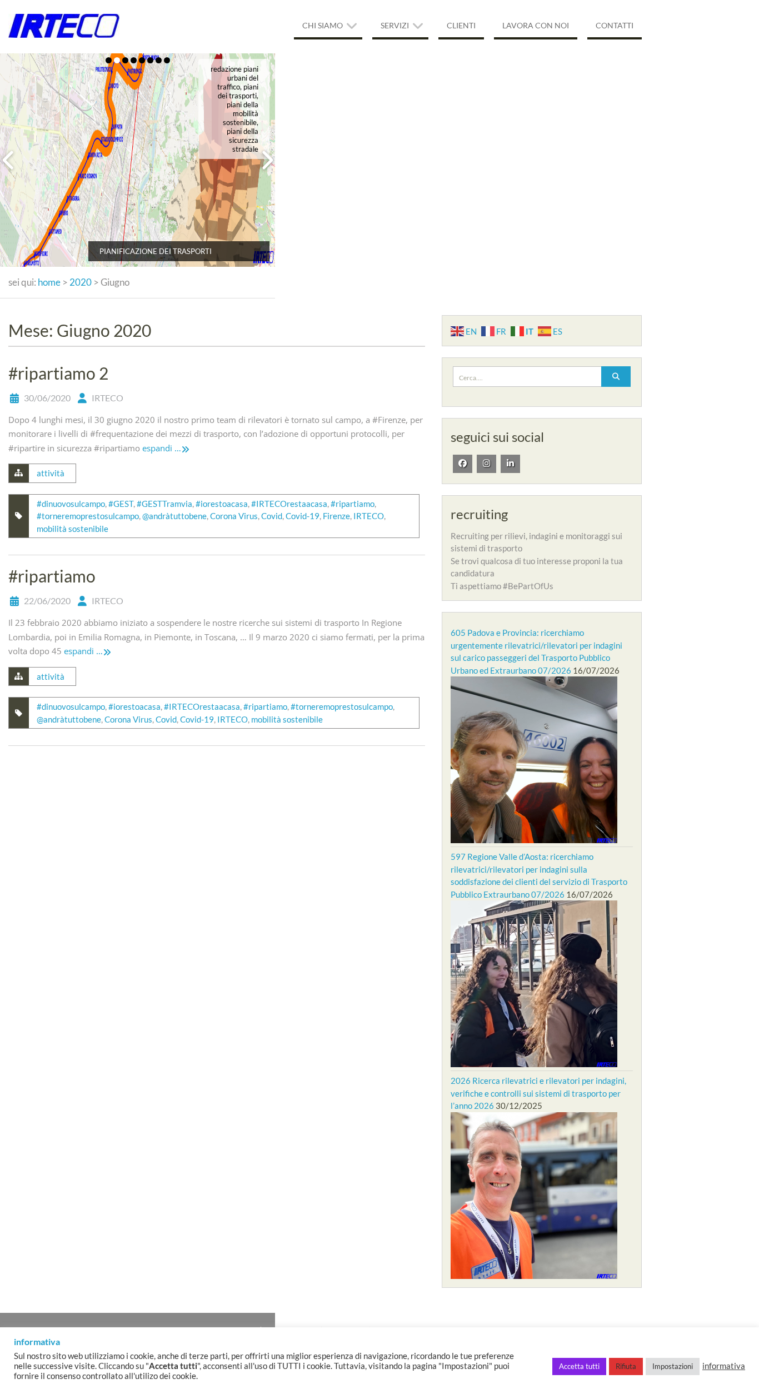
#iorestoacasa (222, 504)
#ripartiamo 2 (58, 373)
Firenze (336, 516)
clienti (461, 25)
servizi (395, 25)
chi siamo (322, 25)
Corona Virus (234, 516)
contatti (614, 25)
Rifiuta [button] (626, 1366)
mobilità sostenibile (72, 529)
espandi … (161, 448)
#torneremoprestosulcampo (88, 516)
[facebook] (463, 463)
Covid (271, 516)
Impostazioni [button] (672, 1366)
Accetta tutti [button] (579, 1366)
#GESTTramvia (164, 504)
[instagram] (486, 463)
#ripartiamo (352, 504)
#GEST (120, 504)
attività (50, 473)
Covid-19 (302, 516)
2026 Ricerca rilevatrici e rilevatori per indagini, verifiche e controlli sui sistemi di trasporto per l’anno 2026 (538, 1093)
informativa (723, 1366)
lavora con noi (535, 25)
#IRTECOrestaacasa (289, 504)
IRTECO (107, 397)
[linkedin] (510, 463)
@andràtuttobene (174, 516)
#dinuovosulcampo (71, 504)
